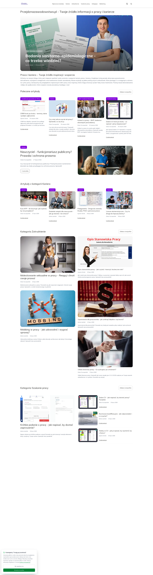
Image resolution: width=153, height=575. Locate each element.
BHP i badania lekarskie (86, 99)
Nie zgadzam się (19, 566)
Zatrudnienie (75, 4)
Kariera (68, 4)
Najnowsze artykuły (58, 4)
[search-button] (127, 4)
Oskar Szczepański (54, 124)
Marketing (102, 4)
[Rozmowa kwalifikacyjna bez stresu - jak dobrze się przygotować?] (76, 43)
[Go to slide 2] (128, 67)
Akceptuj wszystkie (19, 570)
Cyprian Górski (29, 65)
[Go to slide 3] (129, 68)
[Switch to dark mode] (131, 3)
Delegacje (95, 4)
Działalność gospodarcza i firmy (31, 99)
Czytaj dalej (25, 171)
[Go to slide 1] (126, 67)
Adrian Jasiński (53, 216)
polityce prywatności (25, 562)
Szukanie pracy (85, 4)
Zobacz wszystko (125, 92)
